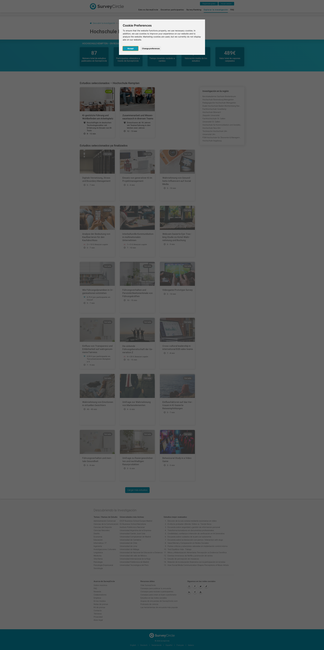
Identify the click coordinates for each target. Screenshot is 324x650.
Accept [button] (130, 48)
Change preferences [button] (151, 48)
